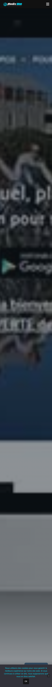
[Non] (48, 675)
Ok (26, 681)
